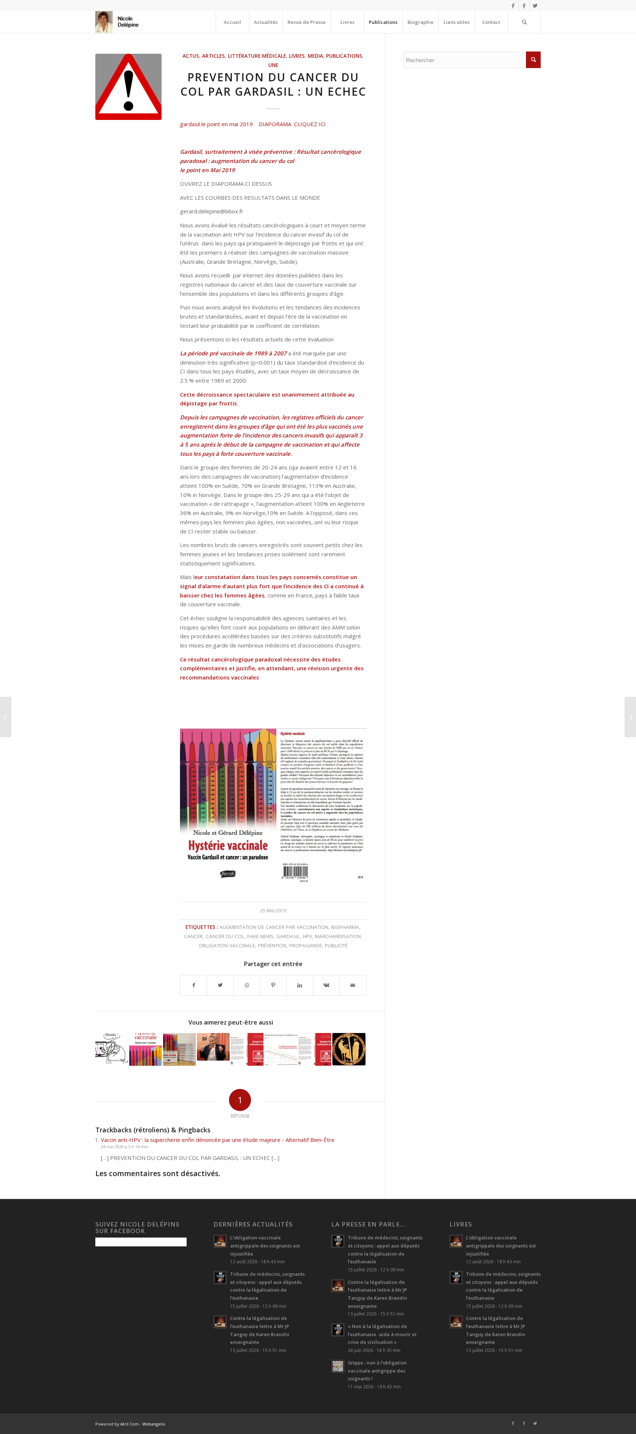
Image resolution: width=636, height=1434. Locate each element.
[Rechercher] (524, 22)
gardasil (288, 936)
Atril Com (129, 1424)
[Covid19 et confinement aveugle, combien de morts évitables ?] (281, 1049)
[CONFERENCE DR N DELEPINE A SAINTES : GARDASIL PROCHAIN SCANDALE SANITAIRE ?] (5, 717)
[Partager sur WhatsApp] (247, 985)
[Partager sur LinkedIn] (300, 985)
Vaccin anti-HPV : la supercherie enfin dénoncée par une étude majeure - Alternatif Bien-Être (218, 1139)
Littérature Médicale (257, 56)
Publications (344, 56)
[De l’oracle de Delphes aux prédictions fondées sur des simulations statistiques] (348, 1049)
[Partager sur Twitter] (220, 985)
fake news (260, 936)
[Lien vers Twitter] (535, 5)
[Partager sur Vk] (326, 985)
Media (315, 56)
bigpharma (345, 927)
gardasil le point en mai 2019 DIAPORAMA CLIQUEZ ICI (253, 124)
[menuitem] (232, 22)
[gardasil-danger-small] (128, 87)
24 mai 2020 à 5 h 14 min (124, 1146)
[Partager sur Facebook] (193, 985)
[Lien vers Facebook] (513, 5)
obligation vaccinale (227, 945)
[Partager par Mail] (353, 985)
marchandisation (338, 936)
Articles (213, 56)
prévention (272, 945)
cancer (193, 936)
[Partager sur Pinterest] (273, 985)
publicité (336, 945)
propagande (305, 945)
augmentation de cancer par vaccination (273, 927)
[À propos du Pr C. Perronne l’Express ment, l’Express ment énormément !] (213, 1046)
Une (273, 65)
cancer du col (225, 936)
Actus (191, 56)
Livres (297, 56)
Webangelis (153, 1424)
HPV (307, 936)
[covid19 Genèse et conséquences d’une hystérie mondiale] (314, 1049)
